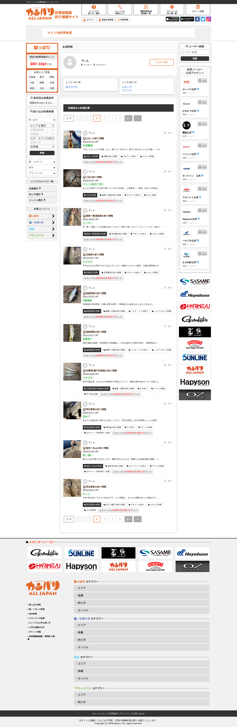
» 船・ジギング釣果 (36, 609)
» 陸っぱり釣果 (34, 605)
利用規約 (114, 713)
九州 (42, 88)
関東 (52, 77)
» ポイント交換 (34, 632)
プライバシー (125, 713)
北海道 (32, 77)
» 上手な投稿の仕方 (36, 627)
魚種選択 (34, 188)
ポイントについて (100, 713)
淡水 (31, 167)
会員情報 (67, 46)
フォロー (86, 65)
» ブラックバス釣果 (36, 618)
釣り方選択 (35, 194)
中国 (52, 82)
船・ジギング (35, 161)
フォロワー (100, 65)
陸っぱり (33, 119)
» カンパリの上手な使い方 (39, 623)
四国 (32, 88)
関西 (42, 82)
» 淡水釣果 (32, 614)
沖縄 (52, 88)
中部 (32, 82)
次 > (128, 118)
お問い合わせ (139, 713)
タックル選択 (36, 200)
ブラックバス (35, 173)
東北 (42, 77)
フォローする (161, 62)
